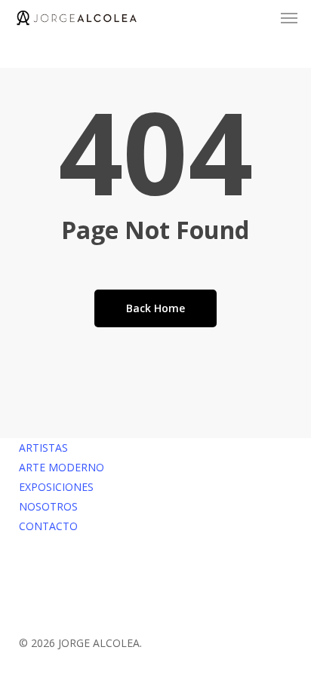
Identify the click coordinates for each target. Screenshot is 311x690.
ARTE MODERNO (61, 467)
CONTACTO (48, 526)
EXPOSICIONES (56, 487)
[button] (289, 18)
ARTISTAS (43, 447)
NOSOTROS (48, 506)
